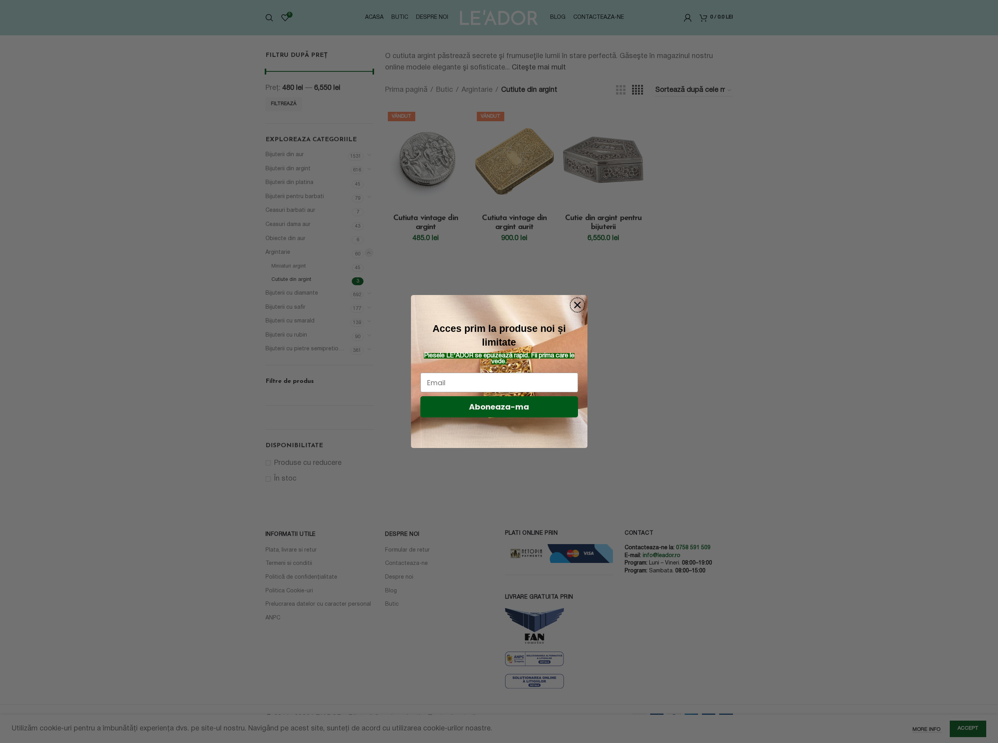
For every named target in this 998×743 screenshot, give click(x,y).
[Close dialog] (577, 305)
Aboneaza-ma (499, 406)
